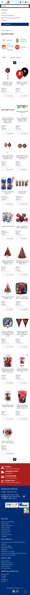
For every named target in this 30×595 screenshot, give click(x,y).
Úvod (2, 30)
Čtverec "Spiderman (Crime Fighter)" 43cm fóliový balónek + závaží (7, 334)
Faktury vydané (5, 527)
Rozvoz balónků (5, 566)
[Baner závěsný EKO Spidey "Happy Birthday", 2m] (22, 109)
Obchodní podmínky (7, 548)
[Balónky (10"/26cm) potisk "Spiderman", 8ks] (22, 73)
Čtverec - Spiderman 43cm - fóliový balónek (22, 297)
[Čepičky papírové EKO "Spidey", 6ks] (7, 288)
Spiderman (8, 30)
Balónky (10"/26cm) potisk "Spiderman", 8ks (22, 83)
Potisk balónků (5, 561)
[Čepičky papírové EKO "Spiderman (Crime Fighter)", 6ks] (7, 252)
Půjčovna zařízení (6, 568)
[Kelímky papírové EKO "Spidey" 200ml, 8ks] (7, 396)
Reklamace (4, 549)
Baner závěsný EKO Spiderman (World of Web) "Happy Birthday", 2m (8, 120)
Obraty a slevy (5, 533)
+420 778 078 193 (14, 497)
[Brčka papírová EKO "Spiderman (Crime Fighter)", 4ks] (7, 147)
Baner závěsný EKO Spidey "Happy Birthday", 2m (22, 119)
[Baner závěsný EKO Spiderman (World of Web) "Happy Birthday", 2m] (7, 109)
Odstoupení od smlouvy (8, 551)
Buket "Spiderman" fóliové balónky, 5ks (22, 227)
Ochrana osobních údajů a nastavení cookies (14, 553)
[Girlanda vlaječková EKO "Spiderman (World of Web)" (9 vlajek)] (22, 323)
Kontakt (3, 581)
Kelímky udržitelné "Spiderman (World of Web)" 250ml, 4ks (22, 406)
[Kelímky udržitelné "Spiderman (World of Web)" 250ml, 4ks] (22, 396)
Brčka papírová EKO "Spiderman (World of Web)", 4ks (22, 157)
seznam (18, 57)
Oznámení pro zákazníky (8, 555)
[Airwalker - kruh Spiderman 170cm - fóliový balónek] (7, 73)
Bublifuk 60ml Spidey (8, 226)
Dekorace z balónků (7, 563)
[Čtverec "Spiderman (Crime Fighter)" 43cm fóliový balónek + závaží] (7, 323)
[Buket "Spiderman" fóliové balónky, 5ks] (22, 218)
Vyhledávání (4, 580)
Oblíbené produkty (6, 534)
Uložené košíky (5, 529)
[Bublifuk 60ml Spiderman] (22, 183)
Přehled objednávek (7, 525)
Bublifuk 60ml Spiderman (22, 192)
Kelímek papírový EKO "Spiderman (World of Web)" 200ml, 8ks (7, 370)
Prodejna (3, 576)
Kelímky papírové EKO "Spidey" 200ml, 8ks (7, 405)
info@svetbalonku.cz (9, 498)
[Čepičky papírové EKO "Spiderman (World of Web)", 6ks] (22, 252)
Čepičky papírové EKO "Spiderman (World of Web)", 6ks (22, 262)
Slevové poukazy (6, 531)
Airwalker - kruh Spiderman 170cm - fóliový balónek (7, 83)
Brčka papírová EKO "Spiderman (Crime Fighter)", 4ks (7, 157)
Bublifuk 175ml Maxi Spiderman (8, 192)
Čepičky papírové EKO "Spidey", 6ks (8, 297)
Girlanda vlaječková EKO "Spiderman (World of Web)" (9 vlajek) (22, 334)
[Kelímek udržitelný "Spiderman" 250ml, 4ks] (22, 360)
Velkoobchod (5, 574)
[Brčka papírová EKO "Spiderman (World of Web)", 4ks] (22, 147)
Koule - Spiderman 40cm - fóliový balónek (7, 441)
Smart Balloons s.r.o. (17, 588)
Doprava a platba (6, 546)
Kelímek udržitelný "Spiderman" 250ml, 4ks (22, 370)
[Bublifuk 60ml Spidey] (7, 218)
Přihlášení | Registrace (7, 522)
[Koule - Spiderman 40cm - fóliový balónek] (7, 432)
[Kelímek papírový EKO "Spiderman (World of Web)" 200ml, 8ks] (7, 360)
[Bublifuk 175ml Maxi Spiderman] (7, 183)
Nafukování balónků (7, 564)
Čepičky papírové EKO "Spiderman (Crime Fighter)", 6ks (8, 262)
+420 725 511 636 (12, 495)
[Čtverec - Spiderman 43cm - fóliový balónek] (22, 288)
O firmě (3, 578)
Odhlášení (4, 536)
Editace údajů (5, 523)
